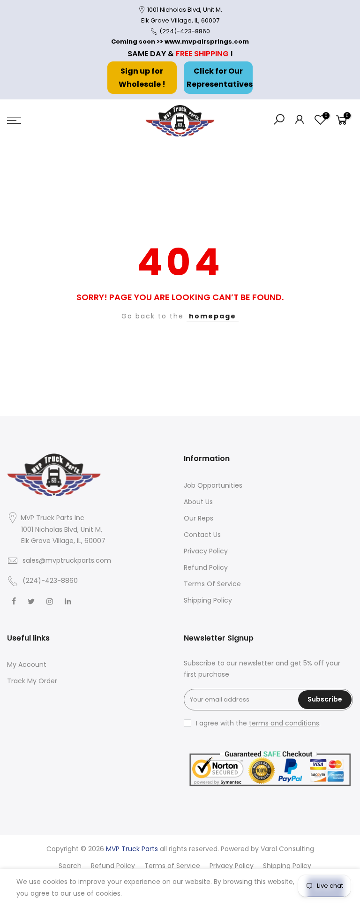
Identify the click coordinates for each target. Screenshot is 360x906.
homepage (212, 316)
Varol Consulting (287, 848)
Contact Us (202, 534)
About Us (198, 501)
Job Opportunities (213, 485)
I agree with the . (258, 723)
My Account (26, 664)
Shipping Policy (208, 600)
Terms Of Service (212, 584)
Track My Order (32, 681)
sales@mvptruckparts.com (66, 560)
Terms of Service (172, 865)
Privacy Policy (206, 551)
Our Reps (198, 518)
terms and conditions (284, 723)
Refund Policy (206, 567)
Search (70, 865)
